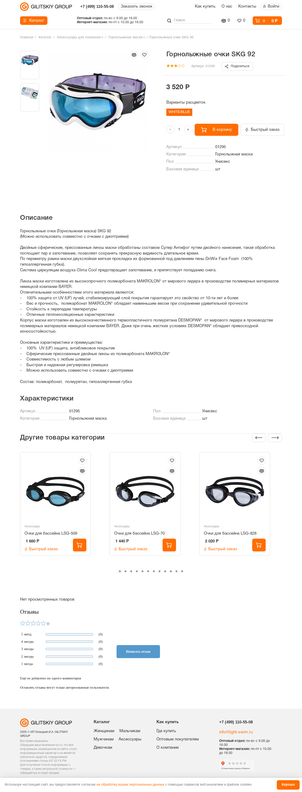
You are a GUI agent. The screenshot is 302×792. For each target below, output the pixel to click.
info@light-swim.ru (236, 732)
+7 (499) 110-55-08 (97, 6)
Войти (273, 6)
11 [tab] (176, 571)
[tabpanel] (61, 509)
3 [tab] (131, 571)
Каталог (36, 20)
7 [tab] (154, 571)
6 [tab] (148, 571)
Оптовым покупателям (177, 739)
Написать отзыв (138, 651)
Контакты (247, 6)
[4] (179, 66)
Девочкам (103, 747)
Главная (26, 37)
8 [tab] (159, 571)
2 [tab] (125, 571)
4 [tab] (137, 571)
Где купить (166, 731)
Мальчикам (129, 731)
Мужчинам (104, 739)
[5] (183, 66)
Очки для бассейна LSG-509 (51, 533)
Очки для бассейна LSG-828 (230, 533)
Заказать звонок (136, 6)
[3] (176, 66)
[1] (168, 66)
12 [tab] (182, 571)
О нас (227, 6)
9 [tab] (165, 571)
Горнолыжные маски (126, 37)
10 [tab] (171, 571)
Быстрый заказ (265, 130)
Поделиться (240, 66)
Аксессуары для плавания (79, 37)
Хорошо (288, 784)
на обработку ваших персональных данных (130, 784)
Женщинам (104, 731)
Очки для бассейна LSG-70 (139, 533)
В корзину (222, 130)
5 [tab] (142, 571)
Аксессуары (32, 526)
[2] (172, 66)
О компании (167, 747)
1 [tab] (120, 571)
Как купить (205, 6)
